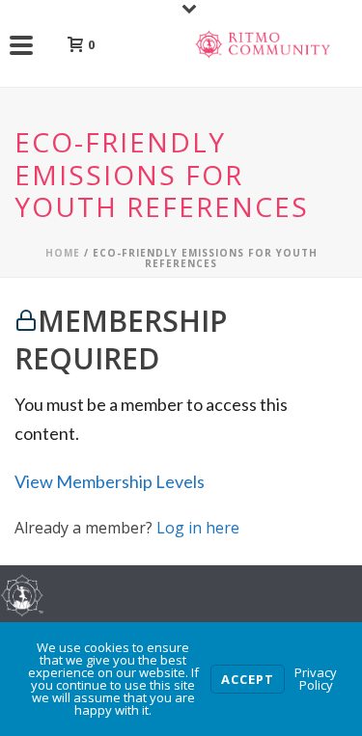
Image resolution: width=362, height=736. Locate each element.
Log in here (197, 527)
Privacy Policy (315, 679)
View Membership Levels (109, 481)
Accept (247, 679)
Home (62, 252)
